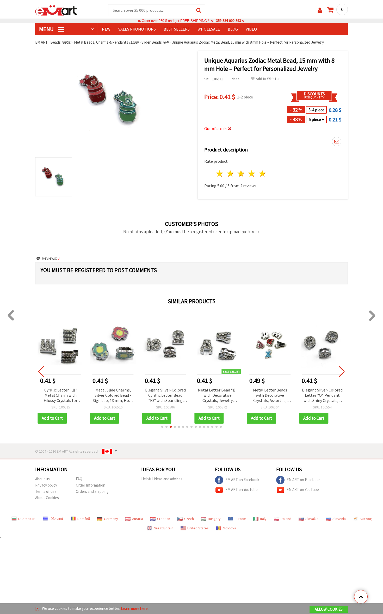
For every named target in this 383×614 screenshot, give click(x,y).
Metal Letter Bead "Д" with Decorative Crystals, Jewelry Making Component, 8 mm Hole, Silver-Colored (217, 395)
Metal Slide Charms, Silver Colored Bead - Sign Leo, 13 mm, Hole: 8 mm (113, 395)
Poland (286, 518)
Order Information (90, 485)
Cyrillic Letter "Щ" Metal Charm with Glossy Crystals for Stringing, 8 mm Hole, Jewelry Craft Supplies (60, 395)
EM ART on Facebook (242, 479)
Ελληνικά (56, 518)
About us (42, 478)
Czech (189, 518)
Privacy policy (46, 485)
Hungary (214, 518)
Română (83, 518)
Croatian (163, 518)
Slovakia (311, 518)
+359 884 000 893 (227, 21)
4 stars (251, 173)
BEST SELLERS (177, 29)
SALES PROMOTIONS (137, 29)
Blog (233, 29)
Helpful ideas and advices (161, 478)
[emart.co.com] (56, 10)
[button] (162, 427)
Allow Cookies (329, 609)
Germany (111, 518)
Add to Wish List (268, 79)
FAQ (79, 478)
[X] (37, 608)
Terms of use (46, 491)
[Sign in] (320, 10)
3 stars (241, 173)
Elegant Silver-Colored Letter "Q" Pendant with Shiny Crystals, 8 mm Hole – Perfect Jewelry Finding (322, 395)
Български (26, 518)
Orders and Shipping (92, 491)
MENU (47, 29)
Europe (240, 518)
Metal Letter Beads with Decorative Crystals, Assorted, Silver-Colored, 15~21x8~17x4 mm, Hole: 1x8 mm (270, 395)
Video (251, 29)
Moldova (229, 528)
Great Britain (163, 528)
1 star (220, 173)
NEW (106, 29)
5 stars (262, 173)
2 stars (230, 173)
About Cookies (47, 497)
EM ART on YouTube (241, 489)
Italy (263, 518)
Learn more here (134, 608)
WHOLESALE (208, 29)
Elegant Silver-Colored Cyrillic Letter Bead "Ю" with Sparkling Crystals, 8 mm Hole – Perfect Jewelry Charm (165, 395)
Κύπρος (366, 518)
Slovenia (339, 518)
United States (198, 528)
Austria (137, 518)
